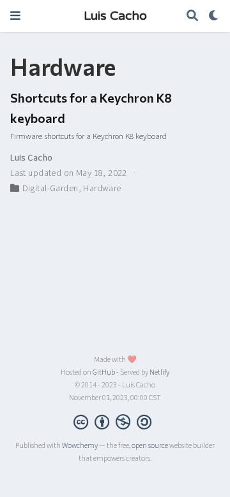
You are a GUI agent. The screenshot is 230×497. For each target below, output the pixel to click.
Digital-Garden (50, 188)
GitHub (104, 372)
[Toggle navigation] (15, 15)
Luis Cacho (115, 16)
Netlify (159, 372)
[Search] (192, 16)
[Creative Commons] (115, 421)
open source (150, 445)
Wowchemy (80, 445)
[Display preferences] (214, 16)
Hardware (102, 188)
